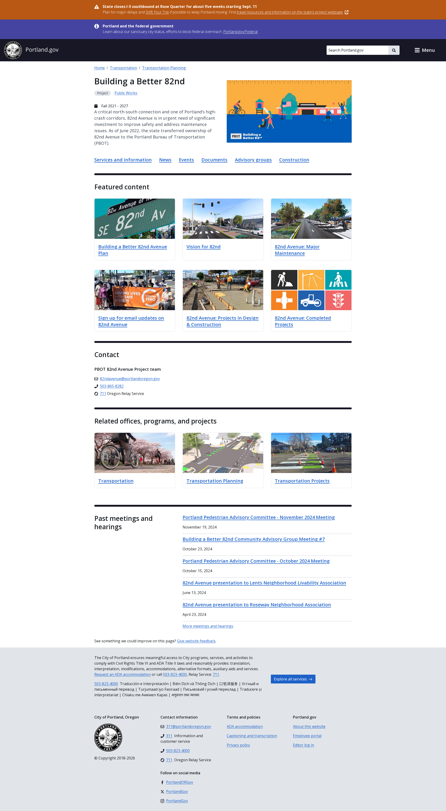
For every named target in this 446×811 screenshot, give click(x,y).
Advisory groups (253, 160)
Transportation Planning (164, 67)
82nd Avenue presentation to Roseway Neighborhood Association (257, 604)
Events (186, 160)
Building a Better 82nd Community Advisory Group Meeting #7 (254, 539)
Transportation (123, 67)
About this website (309, 726)
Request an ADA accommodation (122, 674)
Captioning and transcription (252, 735)
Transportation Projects (302, 481)
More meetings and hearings (208, 626)
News (165, 160)
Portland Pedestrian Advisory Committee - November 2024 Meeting (259, 517)
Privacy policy (238, 745)
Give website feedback (196, 641)
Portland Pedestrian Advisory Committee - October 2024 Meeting (256, 561)
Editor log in (303, 745)
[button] (424, 50)
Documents (214, 160)
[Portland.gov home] (31, 50)
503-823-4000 (175, 674)
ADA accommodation (245, 726)
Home (99, 67)
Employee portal (307, 735)
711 (216, 674)
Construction (294, 160)
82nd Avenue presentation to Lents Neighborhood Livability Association (264, 583)
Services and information (123, 160)
